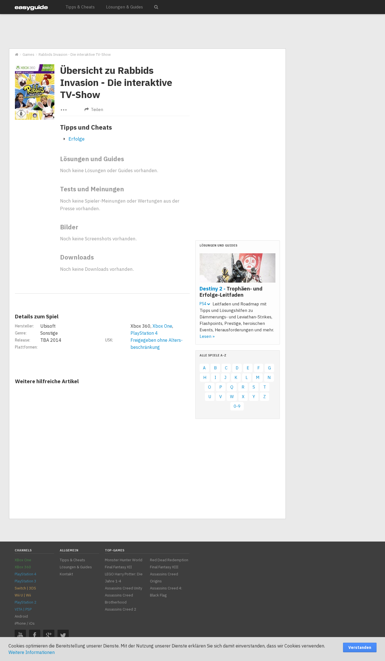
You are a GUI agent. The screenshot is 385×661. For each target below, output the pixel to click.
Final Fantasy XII (118, 567)
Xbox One (162, 326)
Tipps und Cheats (86, 127)
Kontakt (66, 574)
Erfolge (76, 139)
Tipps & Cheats (80, 7)
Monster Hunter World (123, 560)
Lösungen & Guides (124, 7)
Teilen (96, 109)
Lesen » (207, 336)
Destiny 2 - (231, 291)
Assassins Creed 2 (120, 609)
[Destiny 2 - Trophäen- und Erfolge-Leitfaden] (238, 268)
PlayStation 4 (144, 333)
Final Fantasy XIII (164, 567)
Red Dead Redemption (169, 560)
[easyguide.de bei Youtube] (20, 635)
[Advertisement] (147, 31)
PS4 (203, 303)
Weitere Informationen (31, 652)
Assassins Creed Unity (123, 588)
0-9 (237, 406)
